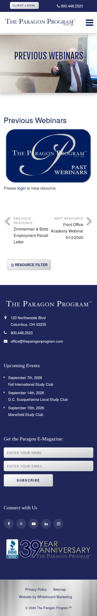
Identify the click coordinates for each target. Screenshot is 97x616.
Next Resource (67, 228)
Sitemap (59, 589)
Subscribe (28, 480)
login (21, 188)
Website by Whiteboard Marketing (45, 596)
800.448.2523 (71, 5)
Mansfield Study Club (26, 411)
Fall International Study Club (30, 381)
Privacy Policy (36, 589)
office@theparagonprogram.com (37, 341)
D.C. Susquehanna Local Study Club (38, 396)
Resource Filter (31, 264)
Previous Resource (31, 230)
